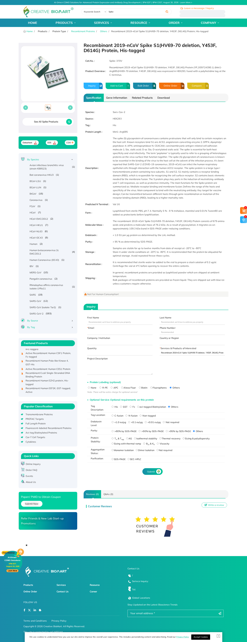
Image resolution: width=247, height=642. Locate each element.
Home (29, 31)
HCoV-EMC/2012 (39, 218)
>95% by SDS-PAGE (179, 431)
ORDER (174, 23)
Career (93, 591)
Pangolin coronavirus (41, 278)
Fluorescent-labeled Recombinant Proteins (48, 428)
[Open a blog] (40, 610)
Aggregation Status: (97, 451)
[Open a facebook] (24, 610)
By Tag (31, 327)
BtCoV (33, 193)
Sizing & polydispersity (197, 438)
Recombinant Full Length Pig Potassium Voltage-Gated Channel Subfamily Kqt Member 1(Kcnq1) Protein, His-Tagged (47, 393)
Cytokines (31, 441)
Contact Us (62, 591)
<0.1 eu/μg (137, 422)
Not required (172, 422)
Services (61, 584)
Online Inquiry (33, 464)
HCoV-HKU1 (36, 225)
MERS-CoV (35, 272)
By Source (32, 320)
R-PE (105, 387)
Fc (133, 406)
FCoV (32, 206)
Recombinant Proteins (83, 31)
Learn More (185, 2)
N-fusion (133, 415)
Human (33, 243)
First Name (93, 317)
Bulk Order (143, 85)
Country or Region (169, 338)
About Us (31, 482)
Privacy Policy (182, 637)
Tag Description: (97, 408)
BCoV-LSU (35, 181)
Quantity (92, 348)
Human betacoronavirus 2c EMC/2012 (44, 252)
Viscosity (164, 443)
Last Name (166, 317)
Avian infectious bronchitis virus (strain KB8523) (47, 167)
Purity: (94, 430)
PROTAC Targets (35, 418)
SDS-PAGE (120, 459)
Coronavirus (36, 200)
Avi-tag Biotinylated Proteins (41, 432)
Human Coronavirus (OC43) (44, 259)
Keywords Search (92, 11)
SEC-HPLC (135, 459)
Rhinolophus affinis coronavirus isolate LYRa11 (46, 287)
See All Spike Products (46, 121)
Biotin (144, 387)
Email (91, 327)
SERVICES (101, 23)
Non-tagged (149, 415)
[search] (167, 11)
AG (130, 438)
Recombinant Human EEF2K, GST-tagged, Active (48, 383)
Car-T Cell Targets (35, 437)
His (116, 406)
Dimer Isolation (146, 450)
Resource (95, 584)
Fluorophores (160, 387)
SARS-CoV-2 (36, 313)
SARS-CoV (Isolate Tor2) (43, 307)
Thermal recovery (171, 438)
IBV (31, 266)
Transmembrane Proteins (39, 414)
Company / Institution (98, 338)
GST (125, 406)
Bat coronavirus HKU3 (42, 174)
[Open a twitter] (29, 610)
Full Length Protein (36, 423)
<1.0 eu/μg (120, 422)
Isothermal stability (146, 438)
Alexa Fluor (130, 387)
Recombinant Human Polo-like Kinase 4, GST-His (47, 356)
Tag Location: (98, 414)
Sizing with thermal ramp (127, 443)
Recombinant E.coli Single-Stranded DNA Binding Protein (48, 368)
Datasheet (27, 142)
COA (68, 142)
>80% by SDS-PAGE (125, 431)
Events (29, 476)
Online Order (170, 85)
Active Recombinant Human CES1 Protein (48, 362)
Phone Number (168, 327)
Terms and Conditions (35, 620)
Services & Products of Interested (178, 348)
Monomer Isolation (124, 450)
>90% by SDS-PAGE (152, 431)
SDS (49, 142)
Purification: (97, 458)
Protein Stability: (95, 439)
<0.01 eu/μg (154, 422)
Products (28, 584)
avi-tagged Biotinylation (153, 406)
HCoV (33, 212)
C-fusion (119, 415)
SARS (33, 294)
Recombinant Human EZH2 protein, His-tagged (47, 375)
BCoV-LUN (35, 187)
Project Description (97, 358)
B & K (150, 443)
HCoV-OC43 (36, 237)
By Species (33, 159)
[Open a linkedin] (35, 610)
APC (115, 387)
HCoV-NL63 (36, 231)
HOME (32, 23)
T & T (119, 438)
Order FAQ (31, 470)
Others (103, 31)
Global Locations (141, 597)
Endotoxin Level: (96, 423)
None (93, 387)
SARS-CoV (35, 301)
